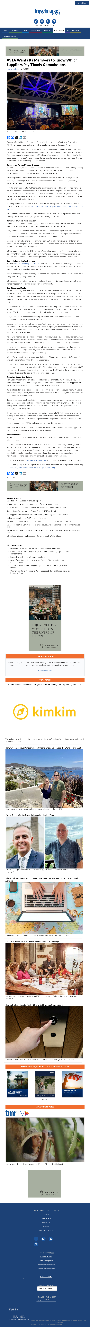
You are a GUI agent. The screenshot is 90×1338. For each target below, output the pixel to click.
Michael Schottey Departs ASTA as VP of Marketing (26, 518)
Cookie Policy (34, 1324)
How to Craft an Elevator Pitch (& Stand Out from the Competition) (34, 1005)
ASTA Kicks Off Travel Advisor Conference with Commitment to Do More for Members (40, 521)
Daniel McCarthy (13, 69)
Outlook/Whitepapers (46, 1261)
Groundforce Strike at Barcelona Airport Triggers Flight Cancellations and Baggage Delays (38, 561)
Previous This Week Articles (46, 1268)
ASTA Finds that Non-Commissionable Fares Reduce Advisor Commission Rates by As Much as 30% (43, 526)
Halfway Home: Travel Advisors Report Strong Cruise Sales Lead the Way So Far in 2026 (43, 748)
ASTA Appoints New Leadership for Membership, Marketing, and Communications (38, 515)
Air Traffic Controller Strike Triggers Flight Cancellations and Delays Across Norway (38, 566)
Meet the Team (46, 1218)
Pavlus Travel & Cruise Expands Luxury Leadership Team (29, 815)
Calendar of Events (46, 1257)
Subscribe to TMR (45, 670)
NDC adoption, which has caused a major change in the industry (31, 468)
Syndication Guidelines (46, 1230)
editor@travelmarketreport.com (46, 1301)
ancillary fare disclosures (36, 460)
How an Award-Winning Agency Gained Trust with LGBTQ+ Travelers (32, 511)
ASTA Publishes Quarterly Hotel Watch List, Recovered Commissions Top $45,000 (38, 508)
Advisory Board (46, 1222)
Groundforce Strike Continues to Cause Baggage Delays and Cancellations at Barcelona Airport (39, 572)
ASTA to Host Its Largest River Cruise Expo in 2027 (26, 501)
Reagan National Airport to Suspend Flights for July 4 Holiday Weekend (34, 504)
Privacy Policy (42, 1324)
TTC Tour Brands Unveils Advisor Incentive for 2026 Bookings (32, 942)
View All (45, 1100)
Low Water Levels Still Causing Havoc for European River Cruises (35, 548)
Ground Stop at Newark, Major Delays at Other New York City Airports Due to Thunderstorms (39, 553)
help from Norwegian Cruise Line (27, 264)
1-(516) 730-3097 (12, 1310)
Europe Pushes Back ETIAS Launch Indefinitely (28, 557)
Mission (46, 1214)
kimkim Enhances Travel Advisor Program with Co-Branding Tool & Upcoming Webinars (43, 684)
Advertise (46, 1226)
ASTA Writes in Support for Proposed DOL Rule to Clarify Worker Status (34, 536)
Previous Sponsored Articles (46, 1264)
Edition (83, 3)
